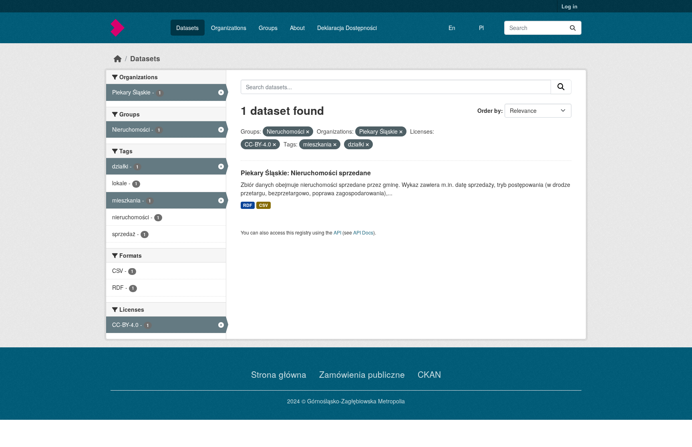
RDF (247, 205)
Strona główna (278, 374)
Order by (489, 110)
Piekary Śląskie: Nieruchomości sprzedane (306, 172)
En (452, 28)
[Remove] (307, 131)
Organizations (228, 28)
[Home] (118, 58)
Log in (569, 6)
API (337, 232)
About (297, 28)
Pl (481, 28)
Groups (268, 28)
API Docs (363, 232)
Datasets (187, 28)
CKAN (429, 374)
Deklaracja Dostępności (347, 28)
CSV (263, 205)
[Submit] (573, 28)
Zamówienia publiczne (362, 374)
